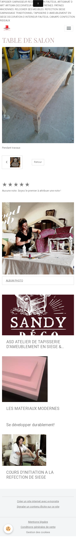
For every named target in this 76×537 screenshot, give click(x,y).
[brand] (8, 28)
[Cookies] (8, 528)
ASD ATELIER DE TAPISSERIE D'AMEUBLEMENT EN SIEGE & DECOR (33, 344)
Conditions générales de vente (38, 527)
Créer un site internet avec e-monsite (38, 501)
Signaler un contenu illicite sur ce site (38, 506)
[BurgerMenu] (68, 28)
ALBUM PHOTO (14, 280)
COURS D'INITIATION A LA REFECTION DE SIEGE (30, 475)
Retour (38, 162)
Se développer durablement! (30, 425)
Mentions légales (38, 522)
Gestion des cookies (38, 532)
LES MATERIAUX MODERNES (32, 408)
